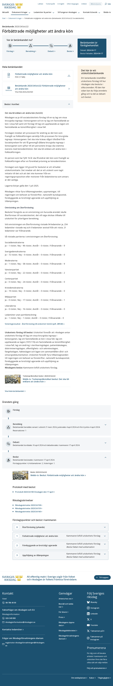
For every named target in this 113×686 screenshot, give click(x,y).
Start (4, 18)
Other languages (73, 4)
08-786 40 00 (11, 602)
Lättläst (40, 4)
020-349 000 (11, 618)
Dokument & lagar (15, 18)
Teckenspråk (50, 4)
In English (60, 4)
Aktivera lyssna (95, 4)
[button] (21, 12)
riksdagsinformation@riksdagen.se (20, 622)
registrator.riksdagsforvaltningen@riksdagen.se (25, 644)
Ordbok (84, 4)
